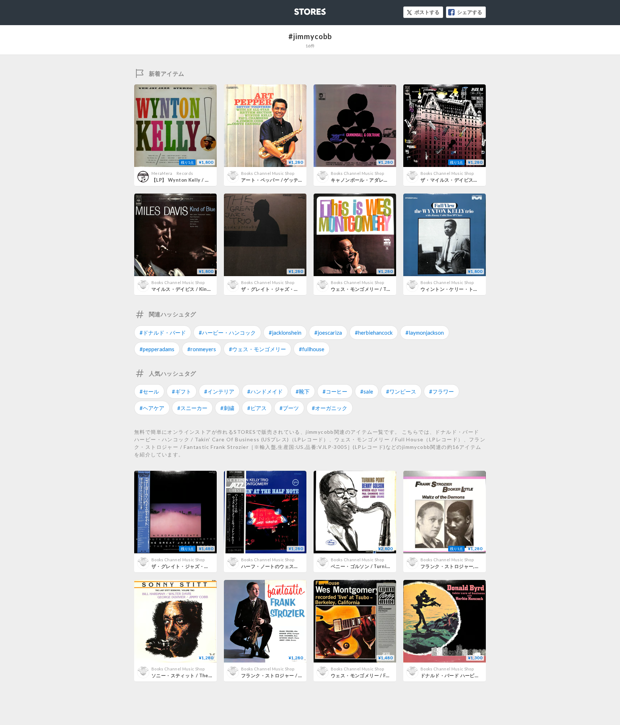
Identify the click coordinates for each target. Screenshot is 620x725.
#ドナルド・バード (163, 332)
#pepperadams (157, 349)
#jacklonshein (285, 332)
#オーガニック (329, 408)
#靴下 (303, 391)
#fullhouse (311, 349)
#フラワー (441, 391)
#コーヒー (335, 391)
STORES (298, 9)
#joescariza (328, 332)
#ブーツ (289, 408)
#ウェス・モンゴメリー (257, 349)
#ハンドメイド (265, 391)
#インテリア (219, 391)
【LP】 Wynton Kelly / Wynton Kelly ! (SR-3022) (208, 180)
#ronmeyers (201, 349)
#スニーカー (192, 408)
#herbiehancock (374, 332)
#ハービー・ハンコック (227, 332)
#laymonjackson (424, 332)
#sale (366, 391)
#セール (149, 391)
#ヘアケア (152, 408)
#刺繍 (227, 408)
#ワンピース (401, 391)
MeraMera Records (172, 173)
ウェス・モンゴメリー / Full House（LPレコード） (387, 675)
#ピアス (257, 408)
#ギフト (181, 391)
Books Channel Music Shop (267, 173)
